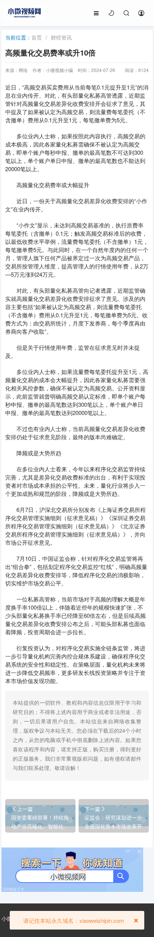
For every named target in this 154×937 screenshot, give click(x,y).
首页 (36, 37)
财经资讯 (61, 37)
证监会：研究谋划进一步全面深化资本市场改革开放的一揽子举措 (113, 826)
